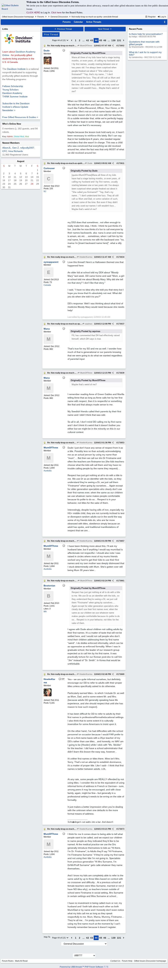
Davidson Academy (12, 93)
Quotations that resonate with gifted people (144, 42)
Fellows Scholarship (12, 86)
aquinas (88, 324)
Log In (163, 17)
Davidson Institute (16, 69)
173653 (120, 442)
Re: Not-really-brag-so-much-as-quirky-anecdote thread (73, 45)
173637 (120, 324)
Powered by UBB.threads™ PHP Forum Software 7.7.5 (84, 967)
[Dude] (48, 64)
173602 (120, 45)
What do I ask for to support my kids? (145, 53)
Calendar (78, 22)
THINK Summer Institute (15, 96)
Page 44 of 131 (59, 40)
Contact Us (115, 961)
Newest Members (11, 143)
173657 (120, 541)
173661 (120, 581)
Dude (89, 163)
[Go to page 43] (72, 40)
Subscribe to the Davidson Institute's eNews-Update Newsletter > (16, 107)
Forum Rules (7, 961)
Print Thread (51, 34)
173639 (120, 373)
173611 (121, 163)
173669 (120, 674)
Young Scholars (10, 89)
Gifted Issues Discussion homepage (18, 17)
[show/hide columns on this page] (165, 22)
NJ (45, 191)
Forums (40, 17)
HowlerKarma (85, 257)
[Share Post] (113, 46)
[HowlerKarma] (48, 696)
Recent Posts (135, 29)
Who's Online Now (11, 124)
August (20, 161)
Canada (47, 285)
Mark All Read (21, 961)
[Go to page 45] (124, 40)
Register (152, 17)
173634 (120, 257)
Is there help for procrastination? (146, 34)
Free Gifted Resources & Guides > (20, 117)
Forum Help (127, 961)
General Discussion (59, 17)
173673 (120, 829)
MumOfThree (86, 45)
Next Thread (104, 29)
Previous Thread (64, 29)
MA (45, 611)
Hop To (47, 937)
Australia (48, 471)
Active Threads (93, 22)
